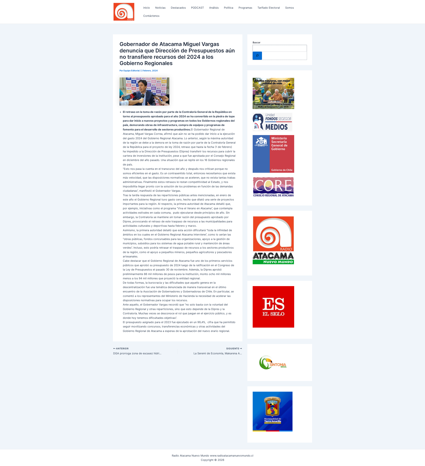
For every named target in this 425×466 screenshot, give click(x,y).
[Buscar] (257, 56)
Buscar (256, 42)
